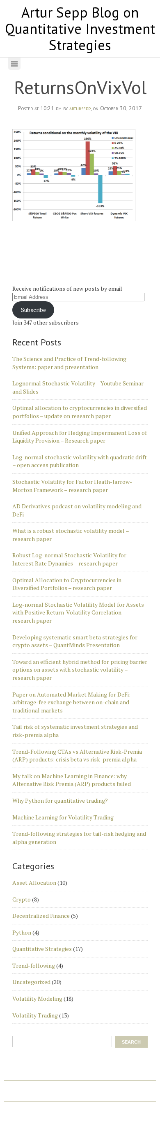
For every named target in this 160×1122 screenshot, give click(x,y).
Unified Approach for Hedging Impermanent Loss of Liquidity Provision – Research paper (79, 437)
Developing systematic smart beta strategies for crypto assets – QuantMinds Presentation (74, 641)
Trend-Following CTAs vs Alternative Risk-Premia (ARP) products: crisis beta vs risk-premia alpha (77, 756)
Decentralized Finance (41, 915)
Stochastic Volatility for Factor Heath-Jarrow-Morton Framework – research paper (72, 486)
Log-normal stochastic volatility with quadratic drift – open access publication (79, 461)
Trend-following (33, 965)
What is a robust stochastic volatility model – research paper (70, 535)
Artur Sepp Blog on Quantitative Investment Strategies (80, 28)
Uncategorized (31, 982)
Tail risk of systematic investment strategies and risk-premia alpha (75, 731)
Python (21, 932)
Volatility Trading (35, 1015)
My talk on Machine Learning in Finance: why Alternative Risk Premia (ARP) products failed (71, 780)
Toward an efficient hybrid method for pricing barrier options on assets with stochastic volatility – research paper (79, 669)
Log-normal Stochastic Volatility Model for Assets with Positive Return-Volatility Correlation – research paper (78, 612)
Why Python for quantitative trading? (60, 800)
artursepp (80, 108)
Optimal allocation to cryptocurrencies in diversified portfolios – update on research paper (79, 412)
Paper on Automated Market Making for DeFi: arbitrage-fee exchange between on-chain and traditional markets (71, 702)
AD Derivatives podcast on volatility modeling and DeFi (77, 510)
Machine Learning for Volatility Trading (63, 817)
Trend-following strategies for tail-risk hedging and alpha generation (79, 838)
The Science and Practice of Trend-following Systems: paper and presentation (69, 363)
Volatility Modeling (37, 998)
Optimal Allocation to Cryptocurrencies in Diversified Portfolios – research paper (66, 584)
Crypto (21, 899)
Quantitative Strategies (42, 949)
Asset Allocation (34, 882)
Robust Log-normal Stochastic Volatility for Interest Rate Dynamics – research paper (69, 559)
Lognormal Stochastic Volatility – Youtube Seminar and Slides (78, 387)
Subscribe (33, 310)
